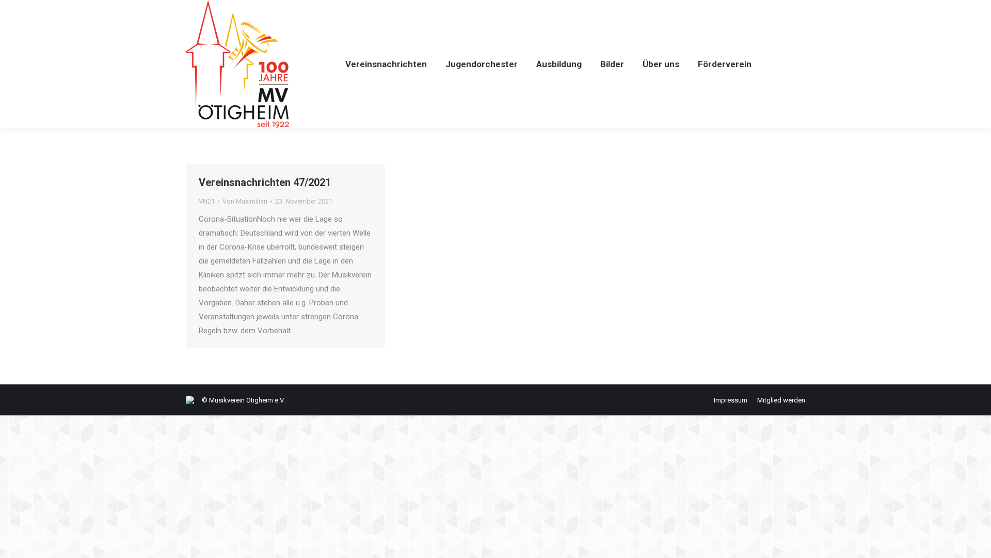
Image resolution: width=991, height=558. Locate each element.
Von (244, 201)
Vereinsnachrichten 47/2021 (265, 182)
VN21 (207, 201)
